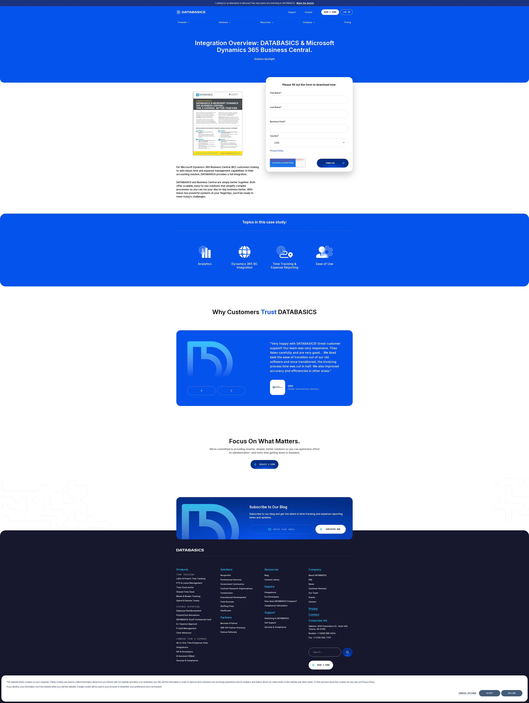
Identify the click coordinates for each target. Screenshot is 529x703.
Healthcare (225, 610)
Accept (489, 693)
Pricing (347, 22)
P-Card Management (186, 628)
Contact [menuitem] (308, 12)
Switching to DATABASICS (276, 618)
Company (308, 22)
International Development (233, 597)
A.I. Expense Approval (186, 624)
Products (182, 22)
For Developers (271, 597)
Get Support (270, 623)
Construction (226, 593)
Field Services (227, 602)
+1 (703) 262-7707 (322, 637)
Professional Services (230, 579)
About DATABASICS (317, 575)
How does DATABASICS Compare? (280, 601)
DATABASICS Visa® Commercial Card (193, 619)
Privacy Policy (276, 150)
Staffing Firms (227, 606)
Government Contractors (232, 584)
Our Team (313, 593)
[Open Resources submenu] (272, 22)
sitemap (313, 644)
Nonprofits (225, 575)
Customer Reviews (317, 588)
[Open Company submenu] (314, 22)
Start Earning (306, 3)
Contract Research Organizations (236, 588)
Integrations (270, 592)
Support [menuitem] (292, 12)
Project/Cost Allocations (187, 615)
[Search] (347, 652)
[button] (201, 390)
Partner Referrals (228, 632)
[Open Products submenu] (188, 22)
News (311, 584)
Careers (312, 602)
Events (312, 597)
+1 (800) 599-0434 (326, 633)
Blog (266, 575)
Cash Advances (183, 633)
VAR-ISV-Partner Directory (232, 627)
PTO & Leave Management (189, 583)
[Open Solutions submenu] (230, 22)
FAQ (310, 579)
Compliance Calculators (276, 605)
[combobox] (325, 652)
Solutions (224, 22)
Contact (314, 614)
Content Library (271, 579)
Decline (512, 693)
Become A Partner (228, 623)
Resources (265, 22)
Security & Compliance (275, 627)
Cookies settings (467, 693)
